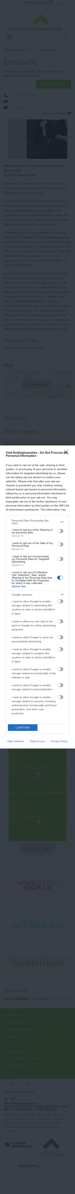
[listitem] (37, 522)
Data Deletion (16, 741)
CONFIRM (23, 727)
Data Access (37, 741)
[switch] (60, 531)
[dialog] (37, 597)
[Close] (67, 453)
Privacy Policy (59, 741)
